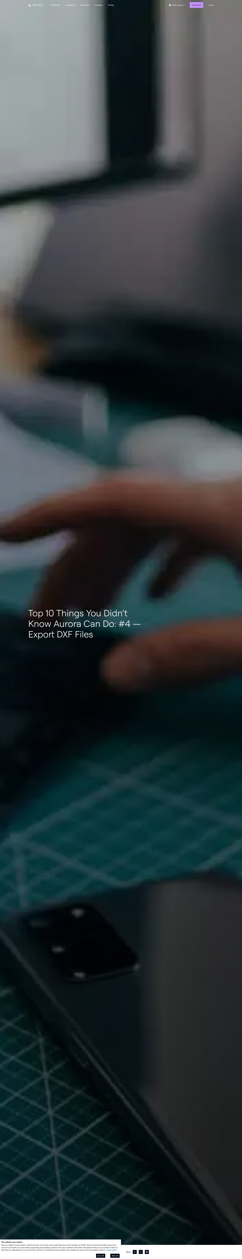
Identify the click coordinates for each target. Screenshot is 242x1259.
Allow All (115, 1256)
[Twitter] (141, 1252)
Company (99, 5)
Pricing (111, 5)
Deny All (100, 1256)
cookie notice (111, 1250)
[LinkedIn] (147, 1252)
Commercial (70, 5)
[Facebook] (135, 1252)
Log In (211, 5)
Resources (85, 5)
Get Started (196, 5)
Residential (55, 5)
